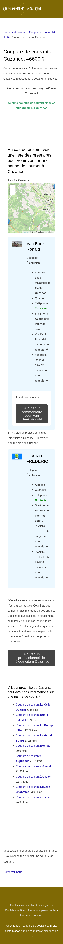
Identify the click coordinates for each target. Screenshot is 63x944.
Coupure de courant (15, 32)
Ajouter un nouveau (31, 915)
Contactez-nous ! (13, 871)
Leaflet (25, 232)
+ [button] (12, 187)
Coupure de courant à (33, 766)
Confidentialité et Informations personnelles (31, 910)
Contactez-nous (19, 905)
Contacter (41, 308)
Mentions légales (41, 905)
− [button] (12, 192)
